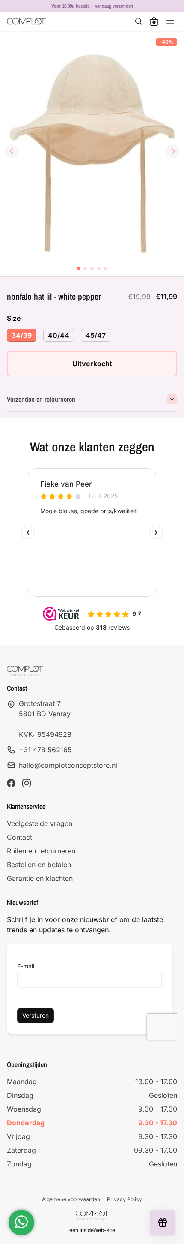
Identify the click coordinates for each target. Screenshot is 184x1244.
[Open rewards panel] (162, 1222)
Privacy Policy (124, 1199)
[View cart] (154, 21)
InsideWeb (92, 1230)
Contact (19, 837)
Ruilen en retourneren (41, 851)
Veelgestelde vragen (39, 823)
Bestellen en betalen (39, 864)
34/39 (22, 335)
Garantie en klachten (40, 878)
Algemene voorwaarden (71, 1199)
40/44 (58, 335)
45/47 (96, 335)
